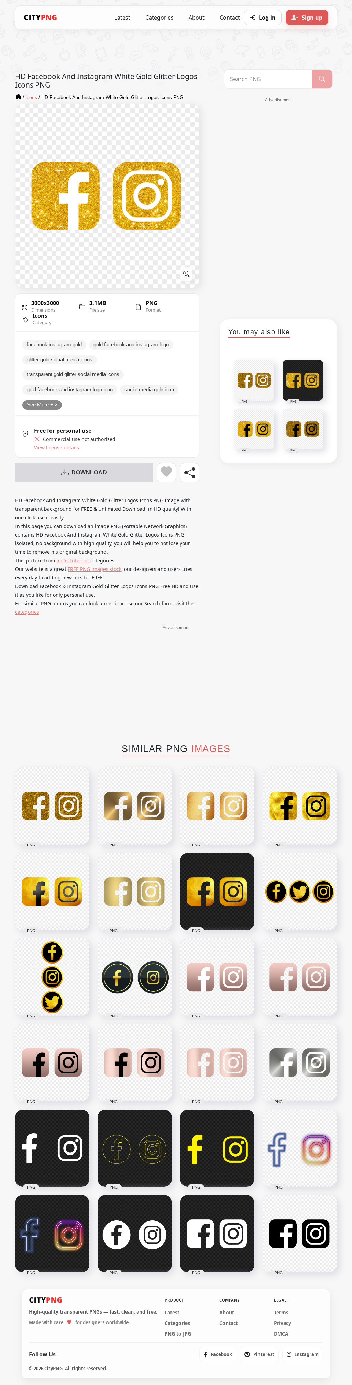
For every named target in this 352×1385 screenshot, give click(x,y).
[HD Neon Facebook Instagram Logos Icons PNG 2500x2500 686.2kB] (52, 1233)
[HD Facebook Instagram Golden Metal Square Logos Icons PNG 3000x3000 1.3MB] (135, 806)
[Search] (322, 79)
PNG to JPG (178, 1334)
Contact (228, 1323)
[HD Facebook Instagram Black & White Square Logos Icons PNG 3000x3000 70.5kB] (300, 1233)
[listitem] (217, 1354)
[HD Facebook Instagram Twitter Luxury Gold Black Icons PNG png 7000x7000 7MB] (300, 891)
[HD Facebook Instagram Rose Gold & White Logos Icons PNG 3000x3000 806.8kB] (217, 977)
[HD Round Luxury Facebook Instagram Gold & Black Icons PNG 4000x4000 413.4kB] (135, 977)
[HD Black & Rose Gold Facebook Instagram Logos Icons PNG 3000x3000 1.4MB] (135, 1062)
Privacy (282, 1323)
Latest (122, 17)
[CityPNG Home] (40, 17)
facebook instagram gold (54, 344)
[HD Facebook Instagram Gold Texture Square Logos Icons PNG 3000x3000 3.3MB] (217, 806)
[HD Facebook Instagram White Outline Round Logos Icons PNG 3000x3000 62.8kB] (135, 1233)
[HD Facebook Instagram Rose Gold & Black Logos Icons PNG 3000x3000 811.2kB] (52, 1062)
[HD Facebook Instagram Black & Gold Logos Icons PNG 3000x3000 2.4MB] (300, 806)
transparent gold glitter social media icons (73, 374)
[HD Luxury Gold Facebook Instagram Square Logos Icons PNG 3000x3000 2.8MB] (52, 891)
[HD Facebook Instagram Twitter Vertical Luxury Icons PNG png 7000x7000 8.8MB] (52, 977)
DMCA (281, 1334)
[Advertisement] (278, 206)
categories (27, 612)
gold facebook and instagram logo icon (70, 389)
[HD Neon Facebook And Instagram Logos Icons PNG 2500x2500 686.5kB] (300, 1148)
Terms (281, 1312)
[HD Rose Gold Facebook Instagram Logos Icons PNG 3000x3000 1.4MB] (217, 1062)
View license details (56, 447)
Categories (159, 17)
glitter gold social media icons (59, 359)
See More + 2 (42, 404)
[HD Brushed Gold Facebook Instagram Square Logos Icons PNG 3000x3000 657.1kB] (135, 891)
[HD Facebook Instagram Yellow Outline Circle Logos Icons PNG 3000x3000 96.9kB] (135, 1148)
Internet (79, 560)
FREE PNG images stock (94, 569)
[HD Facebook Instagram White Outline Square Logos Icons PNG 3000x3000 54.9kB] (217, 1233)
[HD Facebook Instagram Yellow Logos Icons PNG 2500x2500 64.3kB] (217, 1148)
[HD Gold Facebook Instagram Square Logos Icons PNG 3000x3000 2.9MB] (217, 891)
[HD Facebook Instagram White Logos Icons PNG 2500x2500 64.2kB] (52, 1148)
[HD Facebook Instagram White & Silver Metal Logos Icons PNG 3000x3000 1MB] (300, 1062)
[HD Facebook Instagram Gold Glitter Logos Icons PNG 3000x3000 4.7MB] (52, 806)
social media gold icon (149, 389)
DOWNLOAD (89, 472)
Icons (40, 315)
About (197, 17)
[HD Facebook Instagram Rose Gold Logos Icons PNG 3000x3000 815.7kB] (300, 977)
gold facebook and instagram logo (131, 344)
